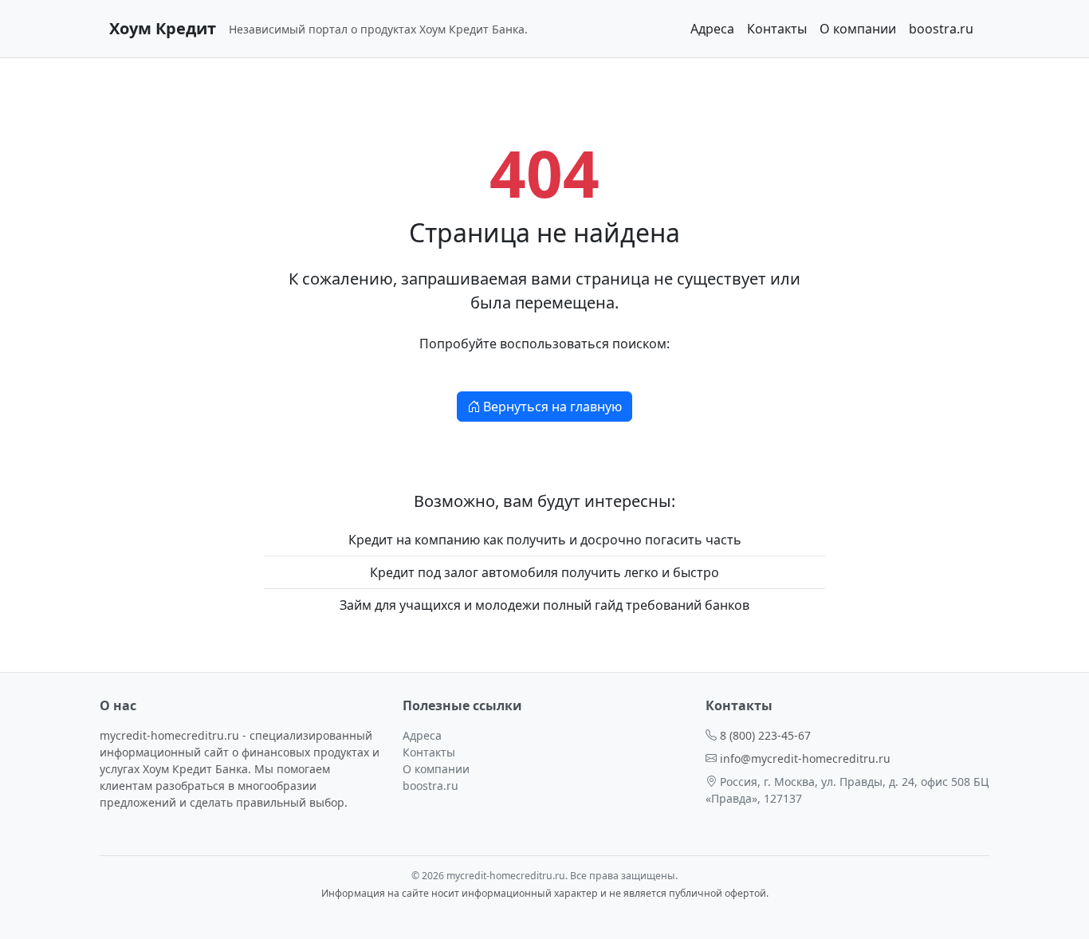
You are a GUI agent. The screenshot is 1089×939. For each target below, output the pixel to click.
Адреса (712, 28)
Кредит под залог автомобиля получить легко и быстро (544, 572)
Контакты (777, 28)
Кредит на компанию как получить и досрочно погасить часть (544, 539)
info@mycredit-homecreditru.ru (805, 758)
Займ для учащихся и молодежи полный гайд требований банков (544, 605)
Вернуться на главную (551, 406)
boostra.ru (941, 28)
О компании (858, 28)
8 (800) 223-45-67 (765, 735)
